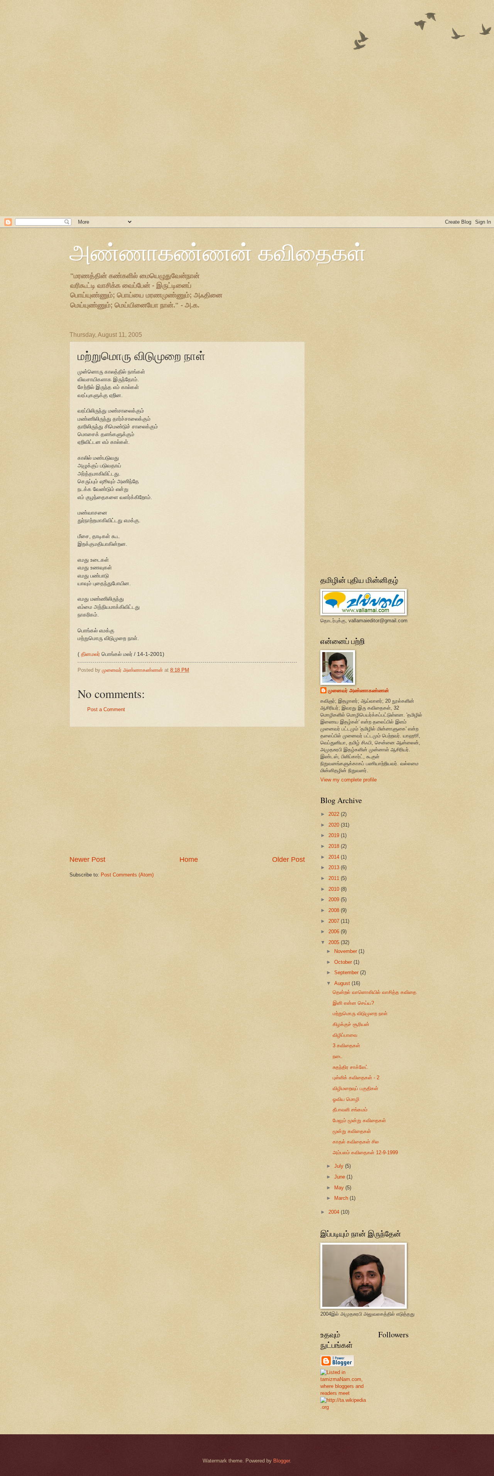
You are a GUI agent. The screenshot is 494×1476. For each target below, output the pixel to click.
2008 (334, 910)
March (342, 1198)
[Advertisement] (231, 54)
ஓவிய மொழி (346, 1099)
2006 (334, 931)
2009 (334, 899)
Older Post (288, 859)
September (347, 972)
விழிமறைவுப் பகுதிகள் (355, 1088)
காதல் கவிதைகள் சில (356, 1142)
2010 (334, 889)
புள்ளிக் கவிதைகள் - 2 (356, 1077)
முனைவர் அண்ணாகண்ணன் (358, 690)
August (343, 983)
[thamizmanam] (343, 1393)
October (344, 962)
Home (188, 859)
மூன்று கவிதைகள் (352, 1131)
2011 (334, 878)
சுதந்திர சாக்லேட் (350, 1067)
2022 (334, 814)
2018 (334, 846)
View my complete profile (348, 780)
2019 (334, 835)
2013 (334, 867)
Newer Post (87, 859)
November (346, 951)
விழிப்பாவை (345, 1035)
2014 (334, 857)
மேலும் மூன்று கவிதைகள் (359, 1120)
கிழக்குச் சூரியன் (351, 1024)
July (339, 1166)
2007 (334, 921)
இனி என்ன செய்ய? (353, 1003)
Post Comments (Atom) (127, 875)
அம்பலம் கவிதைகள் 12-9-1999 (365, 1152)
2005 (334, 942)
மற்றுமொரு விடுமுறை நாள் (360, 1013)
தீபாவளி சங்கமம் (350, 1110)
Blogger (281, 1461)
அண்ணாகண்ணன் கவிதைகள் (217, 251)
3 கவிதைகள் (346, 1045)
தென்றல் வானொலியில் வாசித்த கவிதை (374, 992)
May (339, 1188)
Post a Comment (106, 709)
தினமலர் (91, 654)
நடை (338, 1056)
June (340, 1177)
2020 (334, 825)
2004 (334, 1212)
